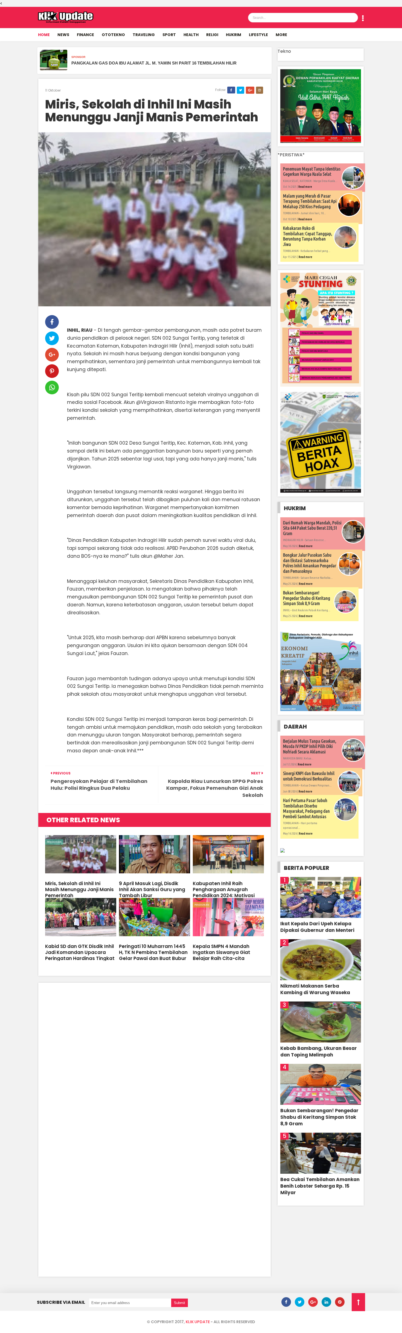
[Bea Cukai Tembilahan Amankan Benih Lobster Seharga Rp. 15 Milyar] (320, 1153)
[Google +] (313, 1302)
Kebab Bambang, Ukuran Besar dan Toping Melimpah (318, 1051)
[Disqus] (154, 1058)
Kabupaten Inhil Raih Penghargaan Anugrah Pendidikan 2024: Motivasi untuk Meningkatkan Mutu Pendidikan (224, 895)
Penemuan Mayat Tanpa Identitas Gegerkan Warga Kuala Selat (311, 171)
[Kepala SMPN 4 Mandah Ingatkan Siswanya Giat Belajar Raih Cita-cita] (228, 917)
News (63, 34)
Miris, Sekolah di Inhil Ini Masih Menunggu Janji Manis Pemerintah (151, 111)
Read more (305, 186)
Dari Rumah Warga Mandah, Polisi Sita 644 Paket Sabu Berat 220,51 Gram (312, 528)
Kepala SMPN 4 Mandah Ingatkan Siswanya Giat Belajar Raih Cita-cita (221, 952)
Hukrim (233, 34)
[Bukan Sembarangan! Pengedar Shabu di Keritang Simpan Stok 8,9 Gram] (320, 1084)
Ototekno (113, 34)
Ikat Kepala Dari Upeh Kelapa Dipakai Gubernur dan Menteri (317, 926)
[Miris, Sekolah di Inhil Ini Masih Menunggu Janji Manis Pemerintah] (80, 854)
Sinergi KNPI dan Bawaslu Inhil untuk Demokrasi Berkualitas (308, 776)
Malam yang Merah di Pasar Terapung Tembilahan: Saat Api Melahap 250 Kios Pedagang (310, 201)
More (281, 34)
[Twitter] (299, 1302)
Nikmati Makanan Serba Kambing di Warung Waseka (315, 989)
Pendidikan (54, 842)
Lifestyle (258, 34)
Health (191, 34)
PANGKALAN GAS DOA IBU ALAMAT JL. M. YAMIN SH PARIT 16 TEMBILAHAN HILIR (154, 63)
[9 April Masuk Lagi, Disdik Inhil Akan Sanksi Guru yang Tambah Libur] (154, 854)
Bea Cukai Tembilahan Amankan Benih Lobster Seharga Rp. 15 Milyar (320, 1186)
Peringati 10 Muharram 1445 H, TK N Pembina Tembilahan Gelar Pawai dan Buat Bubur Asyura (153, 955)
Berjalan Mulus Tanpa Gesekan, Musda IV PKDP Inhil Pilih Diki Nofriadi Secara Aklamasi (309, 746)
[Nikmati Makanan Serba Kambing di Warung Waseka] (320, 959)
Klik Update (198, 1322)
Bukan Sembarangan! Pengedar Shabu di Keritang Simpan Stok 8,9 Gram (306, 598)
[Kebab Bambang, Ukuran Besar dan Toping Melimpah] (320, 1022)
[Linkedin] (326, 1302)
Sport (169, 34)
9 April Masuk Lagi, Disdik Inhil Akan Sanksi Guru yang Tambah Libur (152, 889)
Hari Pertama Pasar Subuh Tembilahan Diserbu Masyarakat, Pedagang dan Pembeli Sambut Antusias (306, 808)
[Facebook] (286, 1302)
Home (44, 34)
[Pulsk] (340, 1302)
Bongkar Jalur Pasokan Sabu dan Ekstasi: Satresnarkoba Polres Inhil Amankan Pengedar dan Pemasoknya (309, 563)
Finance (85, 34)
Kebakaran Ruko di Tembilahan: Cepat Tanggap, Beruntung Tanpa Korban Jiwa (307, 236)
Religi (212, 34)
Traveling (144, 34)
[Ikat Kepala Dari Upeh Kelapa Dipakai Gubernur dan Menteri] (320, 897)
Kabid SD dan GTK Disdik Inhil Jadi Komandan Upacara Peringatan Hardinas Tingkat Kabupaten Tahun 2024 (80, 955)
